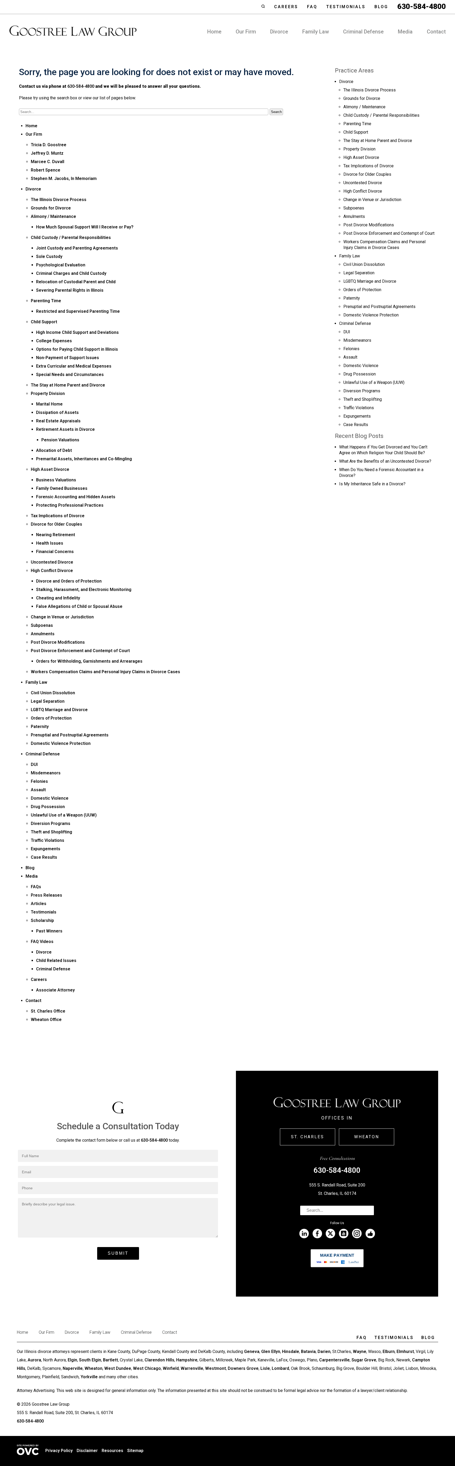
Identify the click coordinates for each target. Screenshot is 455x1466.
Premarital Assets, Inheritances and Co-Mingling (84, 458)
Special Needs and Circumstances (70, 374)
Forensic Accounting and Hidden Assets (75, 496)
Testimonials (345, 6)
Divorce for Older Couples (56, 524)
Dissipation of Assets (57, 412)
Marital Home (49, 404)
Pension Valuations (60, 439)
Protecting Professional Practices (69, 505)
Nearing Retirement (55, 534)
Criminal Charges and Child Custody (71, 273)
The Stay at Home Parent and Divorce (68, 385)
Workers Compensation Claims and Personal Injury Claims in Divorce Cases (105, 671)
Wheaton (366, 1136)
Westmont (215, 1368)
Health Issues (49, 543)
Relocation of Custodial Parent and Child (76, 281)
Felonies (39, 781)
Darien (324, 1351)
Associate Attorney (55, 990)
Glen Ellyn (270, 1351)
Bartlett (110, 1359)
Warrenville (192, 1368)
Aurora (34, 1359)
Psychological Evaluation (60, 264)
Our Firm (246, 31)
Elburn (389, 1351)
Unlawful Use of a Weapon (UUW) (64, 815)
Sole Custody (49, 256)
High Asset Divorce (50, 469)
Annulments (43, 633)
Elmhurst (405, 1351)
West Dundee (117, 1368)
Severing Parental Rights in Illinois (69, 290)
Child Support (44, 321)
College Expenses (54, 340)
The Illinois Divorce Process (58, 199)
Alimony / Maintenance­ (53, 216)
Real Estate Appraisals (58, 420)
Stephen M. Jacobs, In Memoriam (64, 178)
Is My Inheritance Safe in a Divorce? (372, 483)
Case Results (44, 857)
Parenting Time (46, 300)
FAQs (36, 886)
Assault (38, 789)
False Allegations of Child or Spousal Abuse (79, 606)
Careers (286, 6)
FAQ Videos (42, 941)
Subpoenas (42, 625)
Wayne (359, 1351)
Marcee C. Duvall (47, 161)
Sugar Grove (364, 1359)
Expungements (45, 848)
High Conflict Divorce (52, 570)
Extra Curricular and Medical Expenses (73, 366)
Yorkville (89, 1376)
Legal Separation (48, 701)
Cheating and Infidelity (58, 597)
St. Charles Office (48, 1011)
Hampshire (186, 1359)
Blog (381, 6)
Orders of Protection (51, 718)
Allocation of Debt (54, 450)
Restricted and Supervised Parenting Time (78, 311)
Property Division (48, 393)
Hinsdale (290, 1351)
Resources (112, 1450)
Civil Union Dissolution (53, 692)
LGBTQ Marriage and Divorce (59, 709)
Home (214, 31)
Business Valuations (56, 479)
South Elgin (90, 1359)
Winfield (171, 1368)
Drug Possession (48, 806)
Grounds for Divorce (51, 208)
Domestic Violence (49, 798)
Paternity (40, 726)
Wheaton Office (46, 1019)
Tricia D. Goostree (48, 144)
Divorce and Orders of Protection (69, 581)
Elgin (72, 1359)
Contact (436, 31)
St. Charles (307, 1136)
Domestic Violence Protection (61, 743)
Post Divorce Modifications (58, 642)
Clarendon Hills (159, 1359)
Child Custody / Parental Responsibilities (71, 237)
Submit (118, 1253)
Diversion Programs (50, 823)
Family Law (315, 31)
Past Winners (49, 931)
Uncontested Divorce (52, 562)
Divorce (279, 31)
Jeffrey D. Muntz (47, 153)
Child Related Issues (56, 960)
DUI (34, 764)
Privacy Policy (59, 1450)
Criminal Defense (363, 31)
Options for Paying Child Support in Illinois (77, 349)
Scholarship (42, 920)
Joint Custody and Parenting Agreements (77, 248)
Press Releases (46, 895)
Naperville (73, 1368)
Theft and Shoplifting (51, 831)
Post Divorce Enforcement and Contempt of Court (80, 650)
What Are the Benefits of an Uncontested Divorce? (385, 461)
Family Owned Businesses (61, 488)
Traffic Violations (47, 840)
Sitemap (135, 1450)
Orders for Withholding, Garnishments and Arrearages (89, 661)
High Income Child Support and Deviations (77, 332)
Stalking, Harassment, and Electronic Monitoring (83, 589)
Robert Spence (45, 170)
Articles (38, 903)
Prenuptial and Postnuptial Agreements (69, 734)
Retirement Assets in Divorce (65, 429)
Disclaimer (87, 1450)
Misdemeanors (46, 772)
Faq (312, 6)
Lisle (265, 1368)
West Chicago (147, 1368)
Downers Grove (243, 1368)
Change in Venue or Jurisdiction (62, 616)
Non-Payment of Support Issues (67, 357)
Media (405, 31)
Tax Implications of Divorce (58, 515)
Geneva (251, 1351)
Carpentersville (334, 1359)
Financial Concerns (55, 551)
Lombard (280, 1368)
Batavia (308, 1351)
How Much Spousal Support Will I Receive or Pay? (84, 226)
